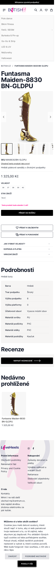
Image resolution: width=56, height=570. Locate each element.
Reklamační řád (8, 464)
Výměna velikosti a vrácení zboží (37, 469)
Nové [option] (3, 198)
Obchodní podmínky (11, 460)
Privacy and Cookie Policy (10, 470)
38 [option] (13, 187)
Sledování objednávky (38, 478)
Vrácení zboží (11, 254)
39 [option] (18, 187)
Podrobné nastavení (35, 556)
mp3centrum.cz (17, 500)
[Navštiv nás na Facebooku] (33, 448)
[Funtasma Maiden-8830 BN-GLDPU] (14, 404)
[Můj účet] (41, 10)
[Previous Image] (3, 117)
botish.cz (6, 66)
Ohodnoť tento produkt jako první (15, 163)
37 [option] (8, 187)
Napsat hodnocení (23, 361)
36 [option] (3, 187)
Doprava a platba (12, 249)
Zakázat (12, 556)
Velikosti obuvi (35, 482)
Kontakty (5, 493)
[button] (7, 149)
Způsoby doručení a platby (37, 461)
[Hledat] (35, 10)
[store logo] (17, 10)
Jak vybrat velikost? (14, 244)
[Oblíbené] (46, 10)
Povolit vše (27, 564)
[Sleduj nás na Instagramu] (29, 448)
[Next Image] (50, 117)
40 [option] (23, 187)
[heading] (27, 270)
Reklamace (33, 474)
